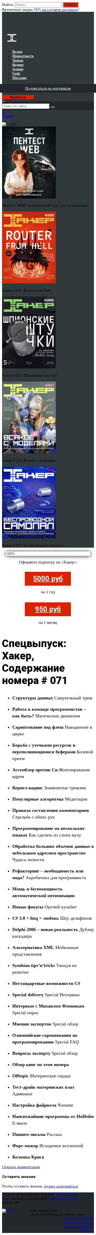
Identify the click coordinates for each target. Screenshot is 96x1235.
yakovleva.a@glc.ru (63, 1198)
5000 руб (48, 578)
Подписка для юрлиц (79, 1222)
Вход (90, 7)
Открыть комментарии (21, 1167)
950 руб (48, 609)
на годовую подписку (60, 9)
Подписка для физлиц (78, 1218)
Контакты (87, 1231)
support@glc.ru (67, 1194)
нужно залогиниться (61, 1186)
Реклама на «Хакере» (79, 1227)
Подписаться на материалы (48, 88)
